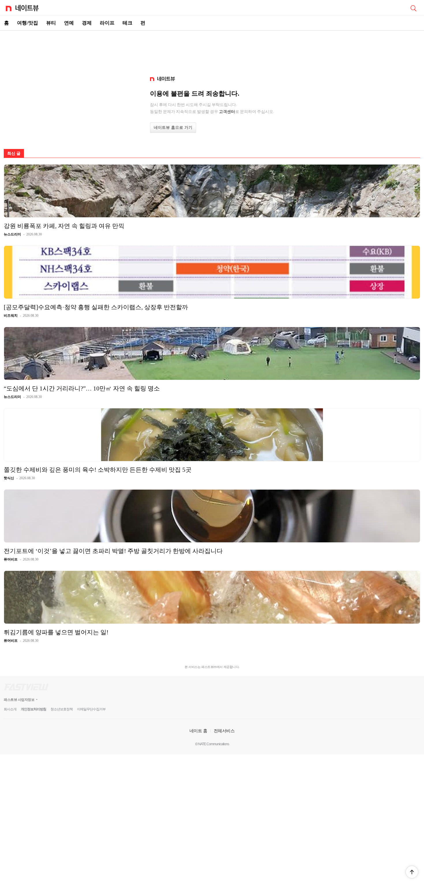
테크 (127, 23)
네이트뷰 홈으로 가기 (173, 127)
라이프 (107, 23)
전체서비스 (224, 730)
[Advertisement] (212, 50)
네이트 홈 (198, 730)
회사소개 (10, 709)
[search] (413, 8)
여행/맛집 (27, 23)
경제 (87, 23)
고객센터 (227, 111)
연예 (69, 23)
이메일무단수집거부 (91, 709)
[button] (412, 872)
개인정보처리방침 (33, 709)
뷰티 (51, 23)
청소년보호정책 (61, 709)
